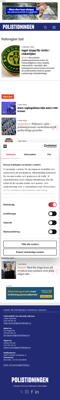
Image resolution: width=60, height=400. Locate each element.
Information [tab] (30, 154)
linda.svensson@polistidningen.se (17, 323)
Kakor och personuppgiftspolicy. (17, 365)
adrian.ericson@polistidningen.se (17, 348)
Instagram (27, 392)
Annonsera (42, 310)
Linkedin (37, 392)
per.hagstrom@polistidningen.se (17, 335)
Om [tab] (49, 154)
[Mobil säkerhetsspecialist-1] (30, 293)
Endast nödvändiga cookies (30, 252)
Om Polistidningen (18, 310)
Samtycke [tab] (11, 154)
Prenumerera (32, 310)
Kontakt (7, 310)
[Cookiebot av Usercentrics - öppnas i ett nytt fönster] (44, 146)
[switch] (52, 213)
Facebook (32, 392)
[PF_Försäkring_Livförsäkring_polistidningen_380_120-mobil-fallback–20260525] (30, 11)
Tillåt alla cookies (30, 244)
